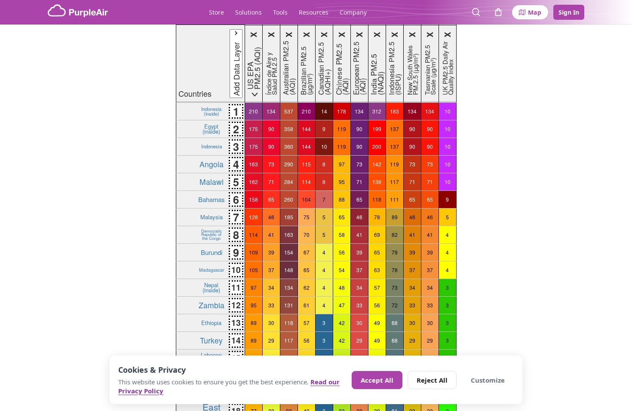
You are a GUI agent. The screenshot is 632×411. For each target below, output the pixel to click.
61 (307, 305)
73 (271, 164)
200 (376, 146)
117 (394, 181)
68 (395, 322)
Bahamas (211, 199)
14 (324, 111)
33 (271, 305)
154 (288, 252)
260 (288, 199)
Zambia (211, 305)
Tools (280, 12)
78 (377, 217)
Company (353, 12)
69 (377, 234)
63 (377, 269)
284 (288, 181)
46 (271, 217)
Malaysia (211, 217)
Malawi (211, 181)
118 (376, 199)
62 (307, 287)
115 (306, 164)
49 (377, 322)
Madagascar (211, 270)
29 (271, 340)
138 (376, 181)
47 (342, 305)
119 (341, 128)
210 (253, 111)
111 (394, 199)
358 (288, 128)
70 (307, 234)
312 (376, 111)
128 (253, 217)
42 (342, 322)
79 (395, 252)
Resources (313, 12)
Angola (211, 164)
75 (307, 217)
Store (216, 12)
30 (271, 322)
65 (271, 199)
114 (306, 181)
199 (376, 128)
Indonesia (211, 146)
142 (376, 164)
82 (395, 234)
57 (377, 287)
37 (271, 269)
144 (306, 128)
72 (395, 305)
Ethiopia (211, 323)
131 (288, 305)
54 (342, 269)
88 (342, 199)
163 (253, 164)
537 (288, 111)
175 (253, 128)
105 (253, 269)
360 (288, 146)
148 (288, 269)
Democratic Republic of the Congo (211, 234)
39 (271, 252)
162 (253, 181)
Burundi (211, 252)
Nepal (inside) (211, 287)
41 (271, 234)
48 (342, 287)
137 (394, 128)
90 (271, 128)
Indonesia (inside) (211, 111)
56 (342, 252)
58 (342, 234)
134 (271, 111)
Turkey (211, 340)
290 (288, 164)
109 (253, 252)
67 (307, 252)
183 (394, 111)
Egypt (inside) (211, 128)
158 (253, 199)
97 (342, 164)
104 (306, 199)
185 (288, 217)
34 (271, 287)
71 (271, 181)
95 (342, 181)
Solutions (248, 12)
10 (448, 111)
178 (341, 111)
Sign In (568, 12)
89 (395, 217)
